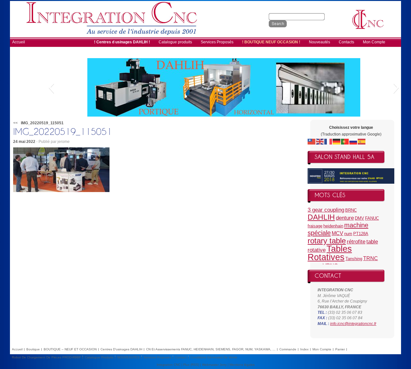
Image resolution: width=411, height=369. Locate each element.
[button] (51, 87)
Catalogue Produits (99, 357)
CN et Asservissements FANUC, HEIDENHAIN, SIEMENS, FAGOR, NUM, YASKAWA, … (210, 349)
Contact (181, 357)
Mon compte (321, 349)
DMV (359, 218)
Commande (287, 349)
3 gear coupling (326, 209)
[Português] (345, 141)
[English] (320, 141)
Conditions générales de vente (213, 357)
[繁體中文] (312, 141)
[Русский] (353, 141)
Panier (340, 349)
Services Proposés (157, 357)
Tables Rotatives (330, 253)
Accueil (17, 349)
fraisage (315, 226)
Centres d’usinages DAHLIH (121, 349)
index (304, 349)
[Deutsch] (337, 141)
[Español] (362, 141)
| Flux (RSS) (190, 364)
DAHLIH (321, 217)
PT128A (360, 233)
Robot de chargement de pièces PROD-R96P (46, 357)
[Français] (328, 141)
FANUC (372, 218)
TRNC (370, 258)
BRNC (351, 210)
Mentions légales (242, 364)
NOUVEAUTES (128, 357)
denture (345, 218)
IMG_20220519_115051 (42, 123)
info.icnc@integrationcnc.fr (353, 323)
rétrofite (356, 241)
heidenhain (333, 226)
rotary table (327, 240)
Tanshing (353, 258)
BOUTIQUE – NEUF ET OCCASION (70, 349)
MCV (337, 233)
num (348, 233)
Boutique (33, 349)
